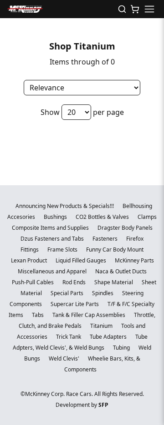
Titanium (102, 326)
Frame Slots (63, 249)
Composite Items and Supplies (51, 228)
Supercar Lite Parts (75, 304)
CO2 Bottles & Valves (103, 217)
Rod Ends (74, 282)
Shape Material (114, 282)
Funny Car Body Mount (115, 249)
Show (50, 112)
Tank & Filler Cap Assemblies (89, 315)
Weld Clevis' (65, 358)
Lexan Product (29, 260)
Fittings (30, 249)
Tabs (38, 315)
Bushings (56, 217)
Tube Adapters (109, 337)
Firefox (135, 238)
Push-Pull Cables (33, 282)
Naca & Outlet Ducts (121, 271)
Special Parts (68, 293)
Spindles (103, 293)
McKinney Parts (134, 260)
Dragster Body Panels (125, 228)
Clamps (147, 217)
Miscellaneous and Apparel (53, 271)
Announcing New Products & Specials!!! (65, 206)
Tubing (122, 347)
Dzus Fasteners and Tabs (52, 238)
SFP (103, 405)
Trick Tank (69, 337)
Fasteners (105, 238)
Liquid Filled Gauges (82, 260)
